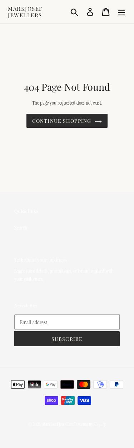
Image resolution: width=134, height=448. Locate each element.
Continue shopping (61, 120)
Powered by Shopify (90, 424)
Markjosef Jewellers (25, 11)
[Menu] (121, 12)
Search (21, 227)
